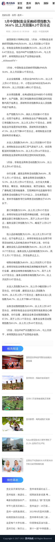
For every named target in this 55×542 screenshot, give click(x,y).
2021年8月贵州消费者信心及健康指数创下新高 (41, 511)
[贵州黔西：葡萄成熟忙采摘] (12, 424)
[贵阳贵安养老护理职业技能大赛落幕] (12, 362)
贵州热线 (29, 538)
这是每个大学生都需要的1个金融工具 (17, 523)
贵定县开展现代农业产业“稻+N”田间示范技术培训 (17, 489)
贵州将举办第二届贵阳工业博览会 (41, 517)
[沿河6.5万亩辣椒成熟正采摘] (12, 403)
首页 (19, 3)
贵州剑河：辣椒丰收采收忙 (38, 378)
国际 (46, 3)
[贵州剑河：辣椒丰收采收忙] (12, 383)
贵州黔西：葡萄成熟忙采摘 (38, 419)
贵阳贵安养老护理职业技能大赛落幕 (39, 359)
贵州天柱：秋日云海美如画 (17, 528)
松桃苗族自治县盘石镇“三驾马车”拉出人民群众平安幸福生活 (17, 517)
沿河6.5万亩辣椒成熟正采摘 (38, 399)
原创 (19, 8)
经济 (28, 8)
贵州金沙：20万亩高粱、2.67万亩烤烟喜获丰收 (41, 506)
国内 (37, 3)
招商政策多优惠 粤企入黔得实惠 (41, 494)
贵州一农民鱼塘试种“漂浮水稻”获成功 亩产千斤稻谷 (17, 511)
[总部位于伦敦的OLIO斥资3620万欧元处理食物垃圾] (12, 465)
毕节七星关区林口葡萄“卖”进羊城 (17, 506)
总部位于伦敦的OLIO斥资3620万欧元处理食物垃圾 (39, 462)
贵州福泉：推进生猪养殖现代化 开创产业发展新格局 (17, 494)
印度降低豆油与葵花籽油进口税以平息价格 (41, 523)
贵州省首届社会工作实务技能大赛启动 (41, 489)
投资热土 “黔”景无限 (40, 500)
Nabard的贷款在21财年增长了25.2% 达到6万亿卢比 (39, 441)
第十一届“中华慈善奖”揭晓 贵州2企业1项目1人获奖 (41, 528)
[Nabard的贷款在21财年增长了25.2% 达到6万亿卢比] (12, 444)
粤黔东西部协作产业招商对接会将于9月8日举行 (17, 500)
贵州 (28, 3)
